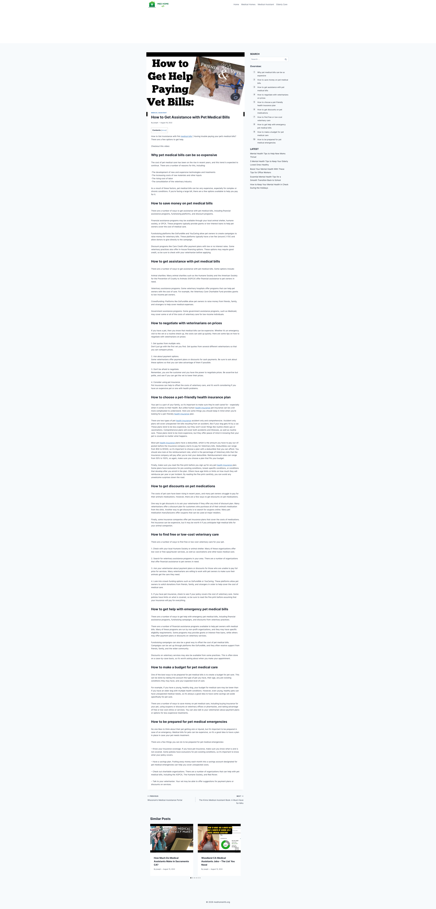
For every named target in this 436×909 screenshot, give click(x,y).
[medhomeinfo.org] (158, 4)
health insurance (210, 397)
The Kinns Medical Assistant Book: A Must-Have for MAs (221, 799)
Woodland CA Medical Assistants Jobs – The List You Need (218, 861)
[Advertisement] (218, 26)
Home (236, 4)
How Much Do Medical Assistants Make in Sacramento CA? (171, 861)
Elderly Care (281, 4)
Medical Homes (248, 4)
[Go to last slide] (154, 850)
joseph (155, 123)
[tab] (190, 877)
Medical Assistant (266, 4)
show (164, 130)
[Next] (237, 850)
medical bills (186, 136)
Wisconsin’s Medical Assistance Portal (164, 798)
